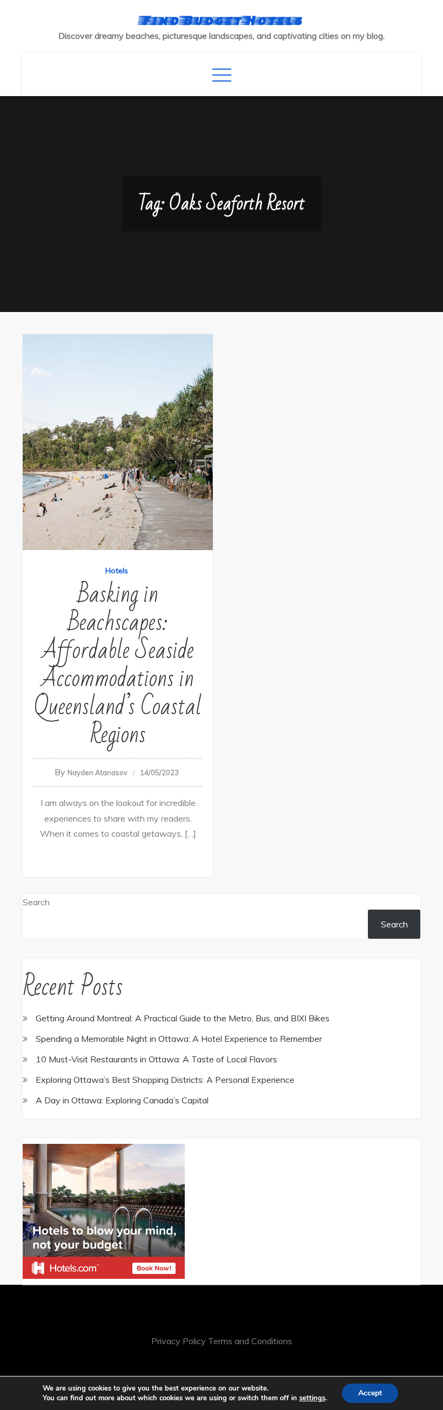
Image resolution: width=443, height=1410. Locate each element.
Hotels (116, 570)
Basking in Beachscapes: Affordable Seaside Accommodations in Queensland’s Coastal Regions (118, 664)
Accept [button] (370, 1393)
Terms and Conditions (250, 1341)
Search (36, 902)
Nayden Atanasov (97, 772)
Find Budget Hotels (222, 19)
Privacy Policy (178, 1341)
